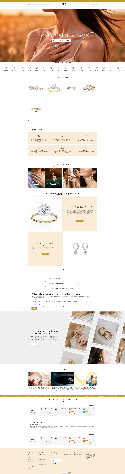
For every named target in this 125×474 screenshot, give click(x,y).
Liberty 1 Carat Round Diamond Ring (34, 119)
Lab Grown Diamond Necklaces (67, 426)
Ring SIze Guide (30, 466)
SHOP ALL (41, 452)
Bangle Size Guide (31, 468)
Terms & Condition (31, 461)
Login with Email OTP (78, 454)
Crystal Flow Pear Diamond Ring (85, 97)
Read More (34, 308)
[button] (96, 4)
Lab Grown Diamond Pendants (51, 188)
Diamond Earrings (42, 456)
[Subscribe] (61, 460)
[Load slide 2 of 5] (61, 60)
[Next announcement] (76, 1)
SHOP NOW (80, 220)
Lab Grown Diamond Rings (33, 188)
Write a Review (91, 405)
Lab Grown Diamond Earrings (86, 188)
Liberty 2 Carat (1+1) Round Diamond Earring (70, 97)
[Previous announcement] (49, 1)
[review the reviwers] (51, 408)
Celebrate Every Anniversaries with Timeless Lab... (38, 387)
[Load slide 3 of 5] (62, 60)
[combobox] (39, 4)
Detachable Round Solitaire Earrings (34, 97)
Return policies (77, 456)
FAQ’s (29, 457)
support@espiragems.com (90, 459)
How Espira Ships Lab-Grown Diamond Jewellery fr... (85, 387)
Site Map (29, 464)
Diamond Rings (42, 454)
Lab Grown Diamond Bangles (39, 427)
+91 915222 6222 (89, 458)
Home (29, 454)
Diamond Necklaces (42, 459)
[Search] (28, 4)
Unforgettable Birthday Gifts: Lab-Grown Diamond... (62, 387)
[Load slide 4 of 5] (64, 60)
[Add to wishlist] (43, 81)
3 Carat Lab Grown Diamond (68, 457)
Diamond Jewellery (42, 464)
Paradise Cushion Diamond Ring (50, 97)
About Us (29, 456)
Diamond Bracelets (42, 461)
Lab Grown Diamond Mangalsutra (80, 426)
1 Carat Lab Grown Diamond (68, 454)
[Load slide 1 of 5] (59, 60)
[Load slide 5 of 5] (65, 60)
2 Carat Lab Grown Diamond (68, 456)
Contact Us (30, 459)
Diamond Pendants (42, 457)
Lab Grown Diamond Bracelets (69, 188)
